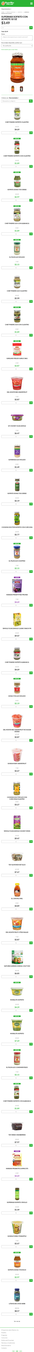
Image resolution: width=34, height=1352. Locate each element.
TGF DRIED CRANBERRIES (17, 1135)
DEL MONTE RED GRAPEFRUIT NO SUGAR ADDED (17, 730)
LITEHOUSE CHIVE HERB (17, 1303)
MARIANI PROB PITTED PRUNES (17, 595)
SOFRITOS (20, 12)
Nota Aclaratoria (6, 1345)
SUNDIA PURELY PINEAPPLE (17, 1236)
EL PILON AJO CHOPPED (17, 561)
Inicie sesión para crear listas (9, 49)
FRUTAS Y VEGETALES (11, 12)
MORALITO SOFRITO (17, 1000)
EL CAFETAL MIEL (17, 898)
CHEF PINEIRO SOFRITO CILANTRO (17, 122)
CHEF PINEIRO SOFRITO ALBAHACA (17, 662)
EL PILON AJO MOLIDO (17, 257)
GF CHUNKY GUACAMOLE (17, 426)
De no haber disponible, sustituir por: (11, 42)
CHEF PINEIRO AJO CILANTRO (17, 291)
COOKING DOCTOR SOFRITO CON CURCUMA (17, 527)
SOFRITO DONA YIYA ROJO (17, 1270)
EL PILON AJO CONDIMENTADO (17, 1067)
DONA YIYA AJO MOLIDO (17, 696)
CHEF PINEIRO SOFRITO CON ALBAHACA (17, 1101)
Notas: (3, 34)
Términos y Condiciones (8, 1343)
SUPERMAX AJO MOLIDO (17, 459)
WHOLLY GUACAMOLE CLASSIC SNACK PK (17, 628)
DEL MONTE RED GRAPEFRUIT (17, 392)
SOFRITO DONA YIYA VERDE (17, 189)
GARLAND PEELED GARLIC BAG (17, 358)
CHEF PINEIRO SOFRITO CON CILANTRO (17, 156)
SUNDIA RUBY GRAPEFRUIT (17, 763)
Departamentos (6, 9)
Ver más (16, 1321)
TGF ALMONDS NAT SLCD (17, 865)
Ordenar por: (9, 98)
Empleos (3, 1332)
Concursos (4, 1337)
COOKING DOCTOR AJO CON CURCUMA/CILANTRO (17, 798)
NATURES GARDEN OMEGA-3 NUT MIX (17, 966)
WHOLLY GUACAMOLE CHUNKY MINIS (17, 831)
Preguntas (4, 1335)
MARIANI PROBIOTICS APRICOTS (17, 1168)
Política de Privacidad (7, 1340)
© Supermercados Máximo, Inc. (10, 1330)
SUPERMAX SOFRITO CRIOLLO (17, 1202)
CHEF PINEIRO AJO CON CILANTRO (17, 324)
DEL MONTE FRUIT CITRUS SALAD (17, 932)
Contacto (4, 1348)
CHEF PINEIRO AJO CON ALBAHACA (17, 223)
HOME (2, 12)
